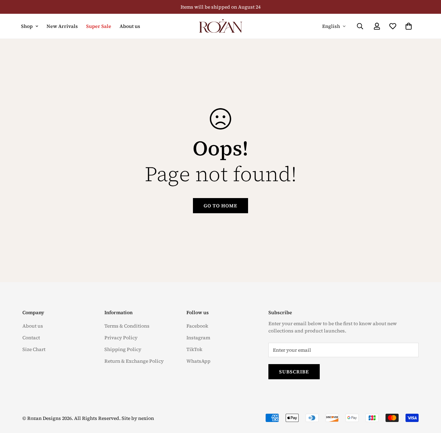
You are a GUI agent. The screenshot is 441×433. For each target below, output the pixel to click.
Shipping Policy (122, 349)
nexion (146, 418)
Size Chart (33, 349)
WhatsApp (198, 361)
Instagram (198, 337)
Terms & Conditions (127, 325)
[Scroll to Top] (427, 395)
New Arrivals (62, 26)
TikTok (194, 349)
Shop (27, 26)
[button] (409, 26)
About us (130, 26)
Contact (31, 337)
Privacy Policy (120, 337)
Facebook (197, 325)
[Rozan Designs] (220, 26)
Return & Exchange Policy (134, 361)
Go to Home (220, 205)
